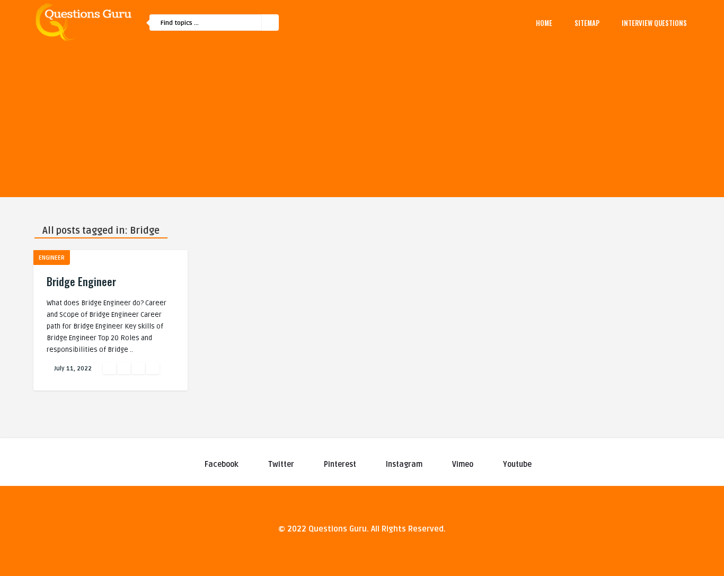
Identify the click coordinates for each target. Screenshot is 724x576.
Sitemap (587, 22)
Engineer (52, 257)
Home (544, 22)
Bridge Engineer (81, 281)
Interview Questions (654, 22)
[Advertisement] (362, 123)
